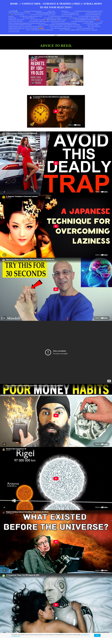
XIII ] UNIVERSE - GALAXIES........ (53, 18)
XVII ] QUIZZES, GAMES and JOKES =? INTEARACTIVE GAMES (47, 21)
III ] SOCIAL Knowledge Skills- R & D (46, 13)
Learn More (84, 634)
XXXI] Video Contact (13, 31)
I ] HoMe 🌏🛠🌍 (13, 11)
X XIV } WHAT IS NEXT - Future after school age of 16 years (66, 26)
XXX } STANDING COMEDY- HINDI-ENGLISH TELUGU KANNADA (78, 30)
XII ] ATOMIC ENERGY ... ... (30, 18)
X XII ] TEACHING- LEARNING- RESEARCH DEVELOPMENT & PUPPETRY (59, 24)
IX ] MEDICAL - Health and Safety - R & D (31, 16)
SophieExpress (64, 11)
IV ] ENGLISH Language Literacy (70, 13)
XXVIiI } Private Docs (14, 30)
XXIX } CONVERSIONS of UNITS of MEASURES (39, 30)
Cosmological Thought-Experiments (32, 11)
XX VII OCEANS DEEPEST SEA (85, 28)
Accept (97, 635)
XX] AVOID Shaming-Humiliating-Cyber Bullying (64, 23)
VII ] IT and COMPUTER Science (70, 14)
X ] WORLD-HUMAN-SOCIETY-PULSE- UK (60, 16)
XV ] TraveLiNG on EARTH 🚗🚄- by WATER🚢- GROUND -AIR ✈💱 (49, 19)
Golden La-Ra (51, 11)
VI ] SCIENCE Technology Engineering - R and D (42, 14)
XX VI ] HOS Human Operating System (60, 28)
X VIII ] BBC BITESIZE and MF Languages (82, 21)
